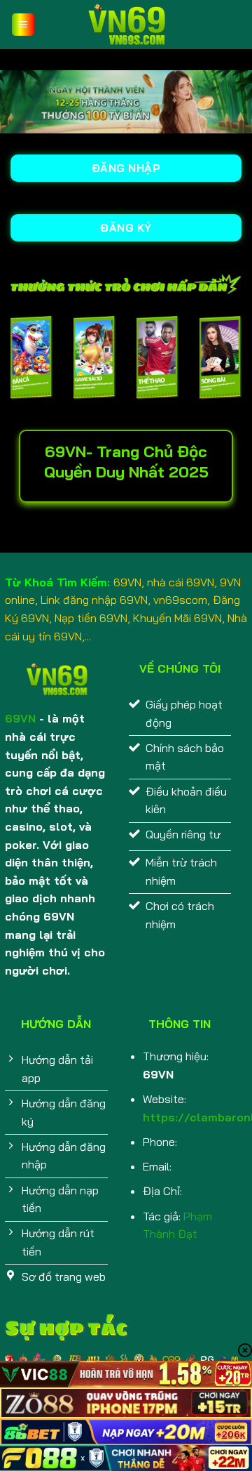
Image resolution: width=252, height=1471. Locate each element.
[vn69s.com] (126, 24)
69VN (20, 718)
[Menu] (23, 25)
